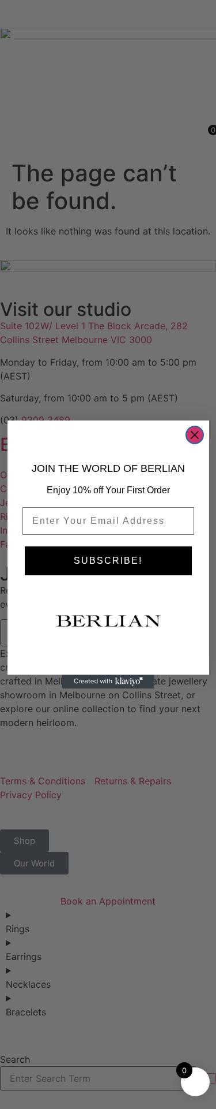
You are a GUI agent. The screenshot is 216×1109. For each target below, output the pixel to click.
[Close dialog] (194, 435)
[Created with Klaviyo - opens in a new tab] (108, 682)
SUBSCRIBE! (108, 560)
